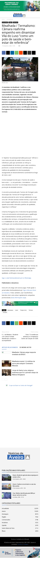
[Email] (25, 53)
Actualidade (10, 19)
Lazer (16, 310)
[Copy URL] (34, 53)
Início (3, 19)
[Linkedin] (12, 53)
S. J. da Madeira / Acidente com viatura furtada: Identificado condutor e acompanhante (10, 337)
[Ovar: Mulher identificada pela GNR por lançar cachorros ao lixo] (6, 495)
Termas (31, 310)
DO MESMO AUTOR (25, 347)
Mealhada (15, 22)
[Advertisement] (20, 135)
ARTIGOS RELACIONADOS (10, 347)
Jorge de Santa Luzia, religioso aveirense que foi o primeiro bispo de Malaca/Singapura (25, 372)
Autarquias (10, 310)
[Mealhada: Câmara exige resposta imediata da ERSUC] (6, 354)
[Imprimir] (29, 53)
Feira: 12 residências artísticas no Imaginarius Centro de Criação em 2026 (29, 336)
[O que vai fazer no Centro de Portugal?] (20, 385)
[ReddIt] (21, 53)
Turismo (5, 312)
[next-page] (6, 379)
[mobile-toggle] (3, 14)
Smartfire (19, 544)
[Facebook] (4, 53)
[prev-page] (3, 379)
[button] (37, 14)
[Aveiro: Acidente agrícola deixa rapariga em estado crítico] (6, 477)
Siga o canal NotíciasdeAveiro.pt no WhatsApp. (16, 278)
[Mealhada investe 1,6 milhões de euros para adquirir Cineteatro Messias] (6, 363)
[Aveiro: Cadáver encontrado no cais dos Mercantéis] (6, 486)
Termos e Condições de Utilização (20, 539)
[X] (8, 53)
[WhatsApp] (16, 53)
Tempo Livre (23, 310)
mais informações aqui (18, 298)
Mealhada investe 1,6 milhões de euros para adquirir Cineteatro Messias (23, 363)
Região (10, 22)
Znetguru (26, 544)
